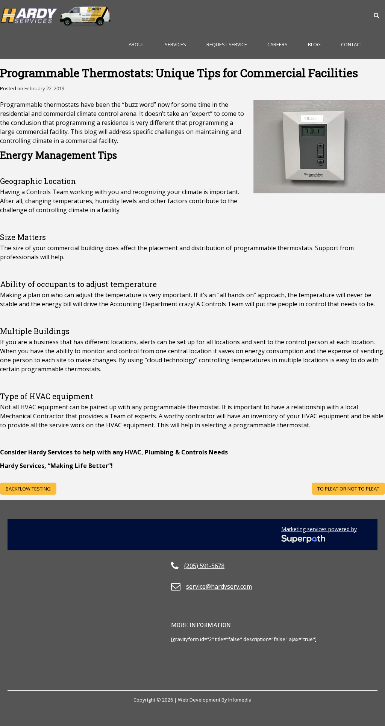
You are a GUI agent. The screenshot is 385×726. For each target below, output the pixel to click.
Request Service (226, 44)
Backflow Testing (28, 488)
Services (175, 44)
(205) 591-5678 (204, 566)
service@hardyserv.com (219, 586)
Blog (314, 44)
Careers (277, 44)
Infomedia (240, 699)
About (136, 44)
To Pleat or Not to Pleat (348, 488)
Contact (351, 44)
